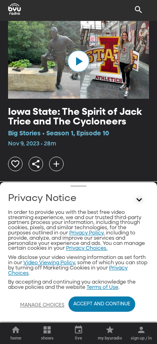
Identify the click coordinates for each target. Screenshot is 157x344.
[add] (56, 164)
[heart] (15, 164)
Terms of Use (102, 287)
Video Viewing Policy (49, 262)
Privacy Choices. (86, 248)
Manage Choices (42, 305)
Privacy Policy (86, 233)
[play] (78, 61)
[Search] (138, 9)
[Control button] (139, 200)
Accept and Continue (101, 304)
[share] (36, 164)
